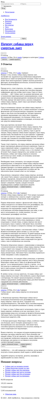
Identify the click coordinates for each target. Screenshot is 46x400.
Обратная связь (10, 394)
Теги (7, 27)
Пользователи (10, 31)
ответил (4, 73)
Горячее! (8, 23)
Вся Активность (11, 19)
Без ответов (9, 25)
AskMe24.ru (5, 16)
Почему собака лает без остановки (17, 374)
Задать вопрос (10, 33)
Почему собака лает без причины (17, 370)
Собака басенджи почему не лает (17, 368)
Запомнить (7, 6)
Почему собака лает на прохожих (17, 376)
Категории (9, 29)
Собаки (41, 57)
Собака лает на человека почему (17, 366)
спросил (4, 57)
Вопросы (8, 21)
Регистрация (9, 12)
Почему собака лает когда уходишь (18, 372)
